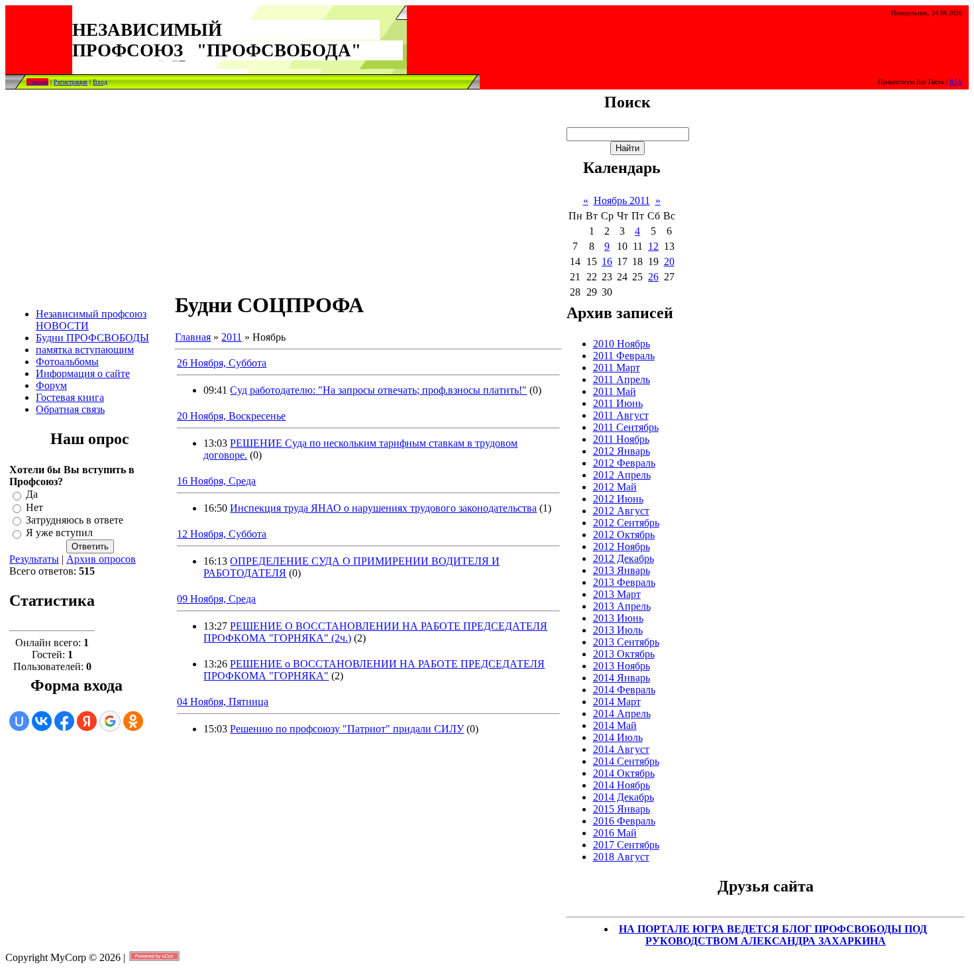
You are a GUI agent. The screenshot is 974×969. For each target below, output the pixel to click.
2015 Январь (621, 809)
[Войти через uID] (19, 721)
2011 (231, 337)
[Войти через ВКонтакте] (42, 721)
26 (653, 276)
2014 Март (617, 701)
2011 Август (621, 415)
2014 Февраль (624, 689)
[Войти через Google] (110, 721)
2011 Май (614, 391)
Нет (34, 507)
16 (607, 261)
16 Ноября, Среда (216, 480)
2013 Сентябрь (626, 642)
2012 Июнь (618, 498)
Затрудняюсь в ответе (74, 520)
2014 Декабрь (623, 797)
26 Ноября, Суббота (221, 363)
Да (32, 494)
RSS (955, 82)
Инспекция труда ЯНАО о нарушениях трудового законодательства (383, 508)
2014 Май (615, 725)
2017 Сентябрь (626, 844)
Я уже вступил (59, 533)
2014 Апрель (622, 713)
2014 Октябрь (624, 773)
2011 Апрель (621, 379)
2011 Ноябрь (621, 439)
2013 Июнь (618, 618)
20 (669, 261)
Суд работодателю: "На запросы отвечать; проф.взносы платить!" (378, 390)
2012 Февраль (624, 463)
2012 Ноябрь (621, 546)
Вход (100, 82)
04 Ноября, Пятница (222, 701)
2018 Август (621, 856)
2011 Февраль (624, 355)
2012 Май (615, 486)
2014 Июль (618, 737)
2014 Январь (621, 677)
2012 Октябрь (624, 534)
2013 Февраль (624, 582)
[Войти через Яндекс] (87, 721)
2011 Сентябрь (626, 427)
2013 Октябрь (624, 653)
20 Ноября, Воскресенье (231, 416)
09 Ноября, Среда (216, 598)
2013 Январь (621, 570)
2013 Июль (618, 630)
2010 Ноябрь (621, 343)
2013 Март (617, 594)
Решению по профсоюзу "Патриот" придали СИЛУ (347, 728)
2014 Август (621, 749)
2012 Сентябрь (626, 522)
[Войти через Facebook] (64, 721)
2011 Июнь (618, 403)
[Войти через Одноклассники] (133, 721)
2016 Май (615, 832)
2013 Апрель (622, 606)
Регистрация (70, 82)
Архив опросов (101, 559)
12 (653, 246)
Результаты (34, 559)
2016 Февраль (624, 820)
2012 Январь (621, 451)
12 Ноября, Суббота (221, 534)
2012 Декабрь (623, 558)
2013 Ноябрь (621, 665)
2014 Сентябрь (626, 761)
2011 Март (616, 367)
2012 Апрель (622, 475)
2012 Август (621, 510)
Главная (37, 82)
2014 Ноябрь (621, 785)
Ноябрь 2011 (622, 200)
